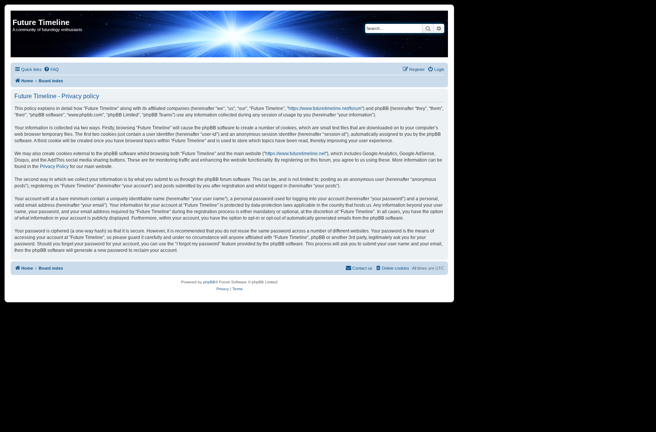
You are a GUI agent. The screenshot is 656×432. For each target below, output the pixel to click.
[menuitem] (51, 69)
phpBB (209, 282)
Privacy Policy (54, 166)
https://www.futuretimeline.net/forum (325, 108)
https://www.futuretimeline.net (295, 153)
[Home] (17, 14)
